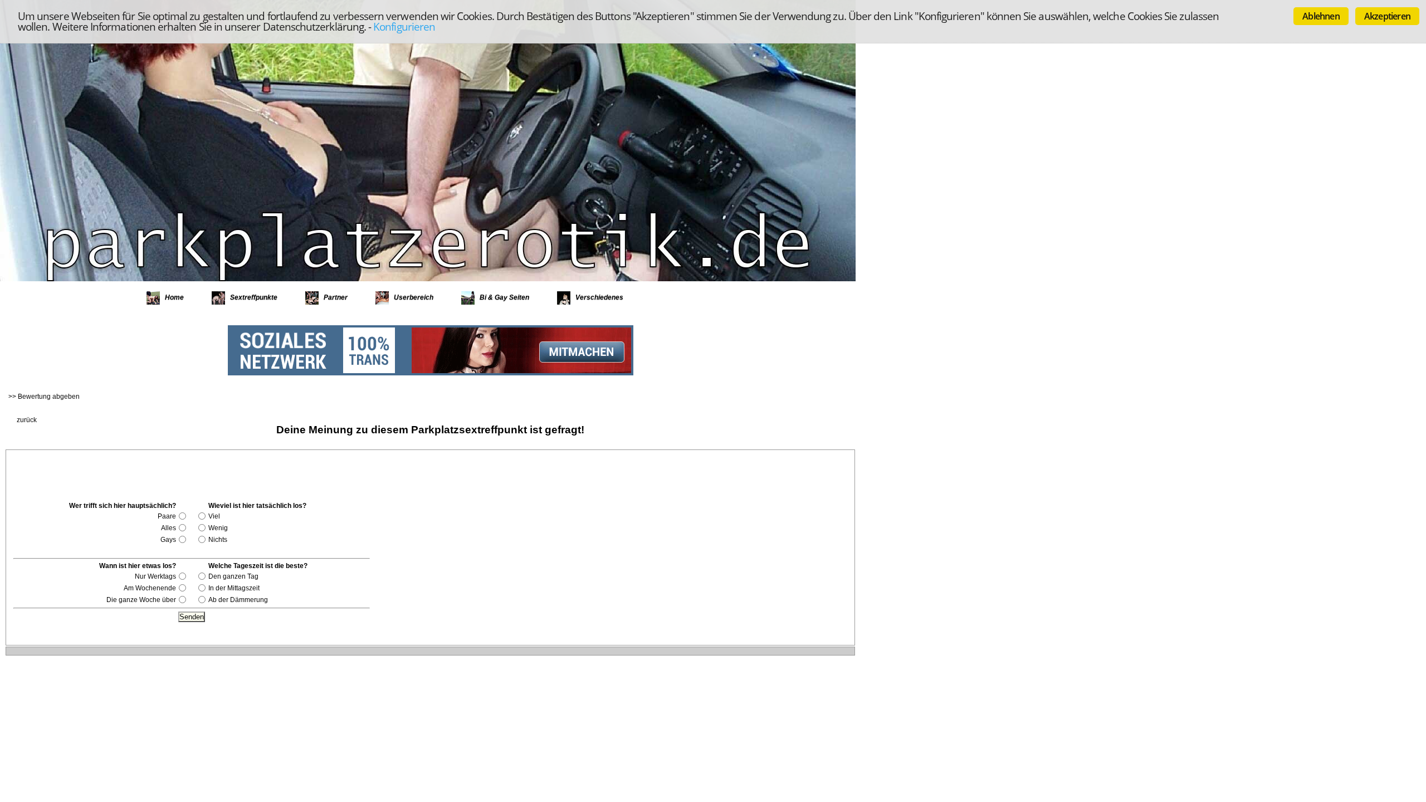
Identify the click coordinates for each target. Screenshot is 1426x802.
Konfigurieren (404, 26)
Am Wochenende (150, 588)
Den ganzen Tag (233, 576)
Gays (168, 540)
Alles (168, 528)
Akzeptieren (1387, 16)
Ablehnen (1321, 16)
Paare (167, 516)
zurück (27, 420)
